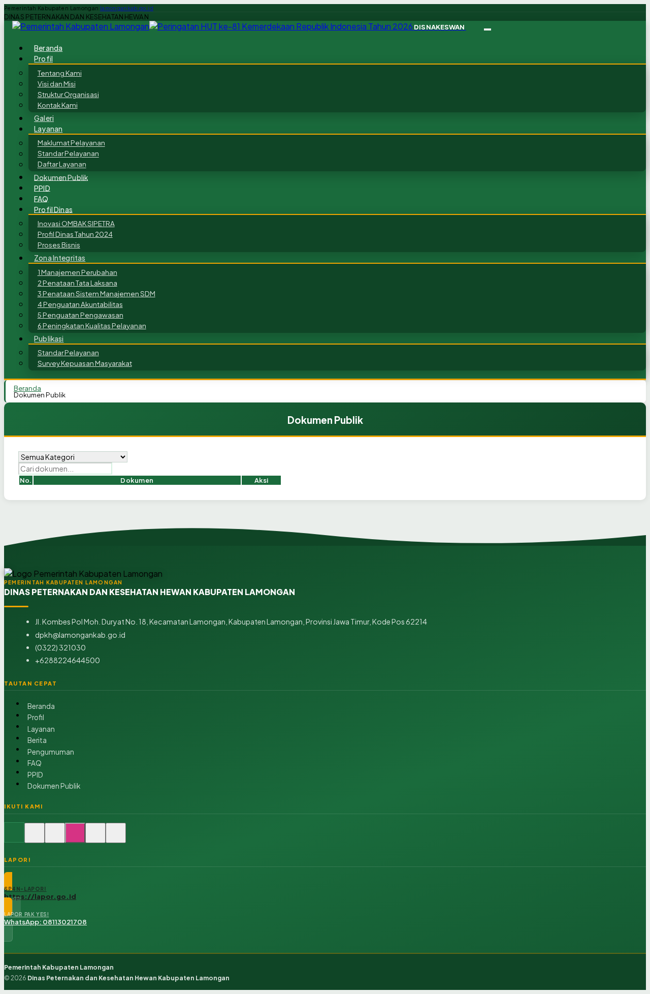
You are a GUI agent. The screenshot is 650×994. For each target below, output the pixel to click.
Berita (37, 740)
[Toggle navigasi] (487, 29)
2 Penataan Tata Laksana (77, 282)
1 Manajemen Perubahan (77, 272)
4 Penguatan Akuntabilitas (80, 304)
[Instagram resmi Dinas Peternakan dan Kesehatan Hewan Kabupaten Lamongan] (75, 838)
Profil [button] (43, 58)
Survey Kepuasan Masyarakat (85, 363)
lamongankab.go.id (126, 8)
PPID (35, 774)
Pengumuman (50, 752)
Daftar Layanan (62, 164)
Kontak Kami (58, 105)
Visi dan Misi (57, 83)
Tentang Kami (60, 73)
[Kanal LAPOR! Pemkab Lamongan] (34, 838)
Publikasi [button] (48, 338)
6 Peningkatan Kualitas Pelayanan (92, 325)
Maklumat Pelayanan (71, 143)
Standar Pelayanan (68, 153)
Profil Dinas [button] (53, 209)
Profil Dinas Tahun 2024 (75, 234)
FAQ (34, 763)
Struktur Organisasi (68, 94)
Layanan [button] (48, 129)
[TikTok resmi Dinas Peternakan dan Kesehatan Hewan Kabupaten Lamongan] (95, 838)
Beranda (41, 706)
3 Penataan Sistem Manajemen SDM (96, 293)
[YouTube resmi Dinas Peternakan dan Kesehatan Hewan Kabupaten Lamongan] (116, 838)
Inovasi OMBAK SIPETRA (76, 223)
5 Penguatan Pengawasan (80, 314)
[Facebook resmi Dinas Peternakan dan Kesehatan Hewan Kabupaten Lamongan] (55, 838)
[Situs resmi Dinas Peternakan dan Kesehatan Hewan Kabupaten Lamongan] (14, 838)
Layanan (41, 729)
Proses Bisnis (59, 244)
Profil (35, 717)
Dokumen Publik (61, 177)
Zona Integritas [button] (59, 258)
